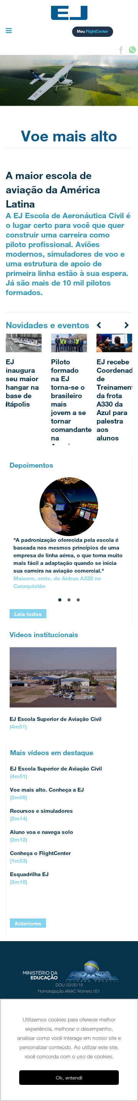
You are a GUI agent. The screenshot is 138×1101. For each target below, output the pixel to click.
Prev (99, 324)
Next (126, 324)
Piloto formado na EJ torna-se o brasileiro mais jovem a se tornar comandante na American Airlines (71, 408)
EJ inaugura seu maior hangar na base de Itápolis (22, 382)
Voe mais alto (69, 136)
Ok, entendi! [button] (69, 1077)
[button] (8, 31)
